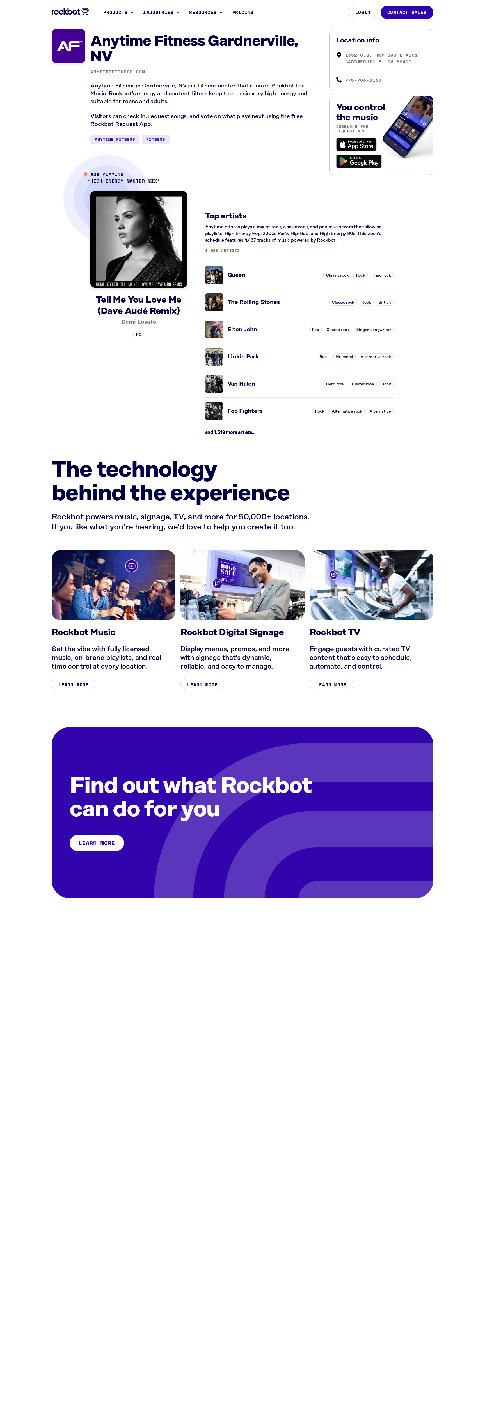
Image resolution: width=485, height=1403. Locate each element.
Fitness (155, 139)
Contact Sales (407, 12)
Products (115, 12)
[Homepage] (70, 11)
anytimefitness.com (117, 71)
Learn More (73, 684)
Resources (202, 12)
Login (362, 12)
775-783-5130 (363, 80)
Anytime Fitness (115, 139)
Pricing (243, 12)
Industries (158, 12)
